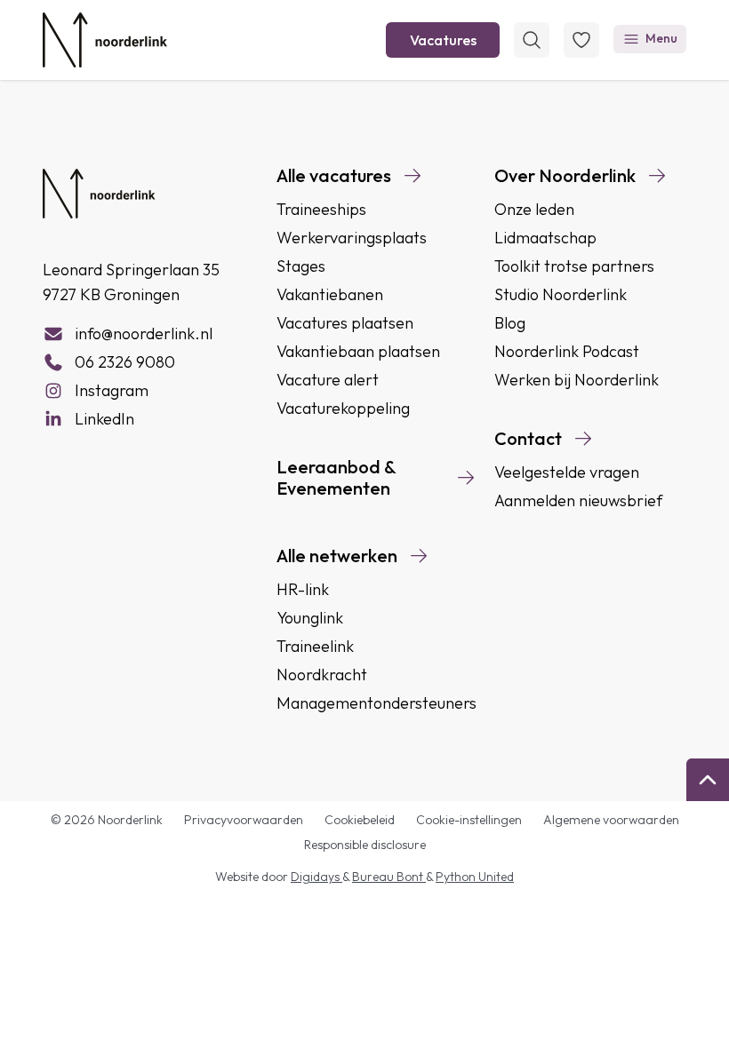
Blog (509, 323)
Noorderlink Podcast (566, 351)
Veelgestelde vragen (566, 472)
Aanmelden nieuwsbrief (578, 500)
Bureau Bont (389, 877)
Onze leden (534, 209)
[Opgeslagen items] (581, 40)
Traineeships (321, 209)
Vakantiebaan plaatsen (358, 351)
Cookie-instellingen (469, 820)
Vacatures (443, 40)
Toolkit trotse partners (574, 266)
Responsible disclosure (365, 845)
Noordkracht (321, 674)
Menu (661, 38)
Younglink (309, 617)
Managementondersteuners (376, 703)
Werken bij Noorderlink (576, 379)
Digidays (316, 877)
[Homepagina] (105, 40)
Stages (300, 266)
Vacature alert (327, 379)
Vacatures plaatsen (344, 323)
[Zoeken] (531, 40)
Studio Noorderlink (560, 294)
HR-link (302, 589)
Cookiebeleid (359, 820)
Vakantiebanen (329, 294)
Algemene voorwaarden (611, 820)
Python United (475, 877)
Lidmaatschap (545, 237)
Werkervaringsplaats (351, 237)
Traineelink (315, 646)
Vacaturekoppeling (343, 408)
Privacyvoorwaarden (243, 820)
